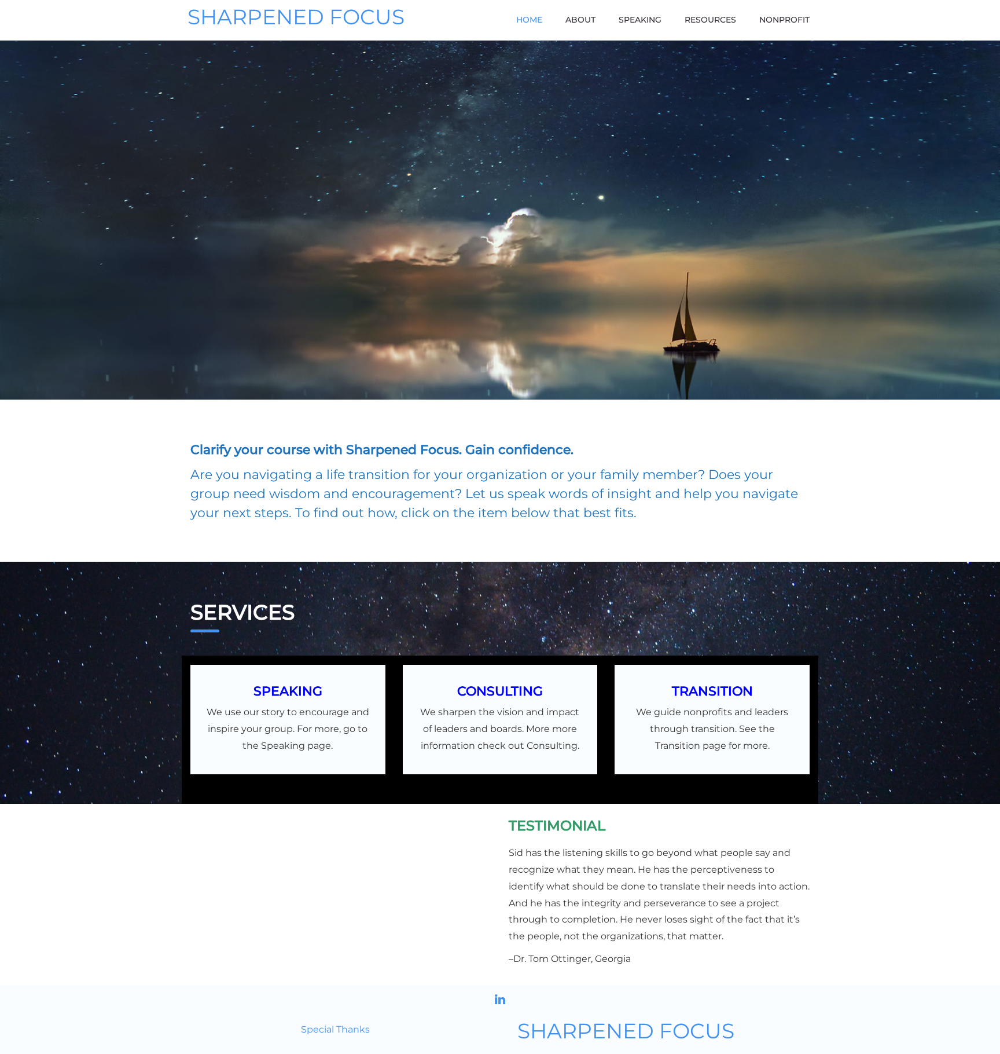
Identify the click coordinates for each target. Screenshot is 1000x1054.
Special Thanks (335, 1029)
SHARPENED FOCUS (296, 17)
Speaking (640, 19)
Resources (710, 19)
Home (529, 19)
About (580, 19)
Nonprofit (784, 19)
